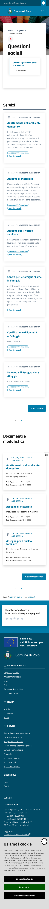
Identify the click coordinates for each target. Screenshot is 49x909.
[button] (42, 11)
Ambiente (8, 754)
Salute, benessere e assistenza (17, 733)
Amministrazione (16, 665)
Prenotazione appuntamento (16, 834)
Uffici (6, 680)
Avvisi (6, 717)
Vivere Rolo (10, 775)
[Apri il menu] (3, 11)
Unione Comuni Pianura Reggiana (15, 3)
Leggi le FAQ (9, 831)
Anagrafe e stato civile (13, 741)
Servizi (11, 726)
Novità (10, 702)
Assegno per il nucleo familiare (20, 232)
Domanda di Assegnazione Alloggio (23, 374)
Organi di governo (11, 672)
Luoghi (6, 782)
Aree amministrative (12, 676)
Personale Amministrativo (15, 689)
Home (10, 30)
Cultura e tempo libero (13, 749)
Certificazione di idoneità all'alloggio (22, 334)
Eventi (6, 786)
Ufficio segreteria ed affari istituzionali (25, 64)
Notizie (7, 709)
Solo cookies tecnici (24, 878)
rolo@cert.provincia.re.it (19, 825)
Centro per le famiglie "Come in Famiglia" (24, 278)
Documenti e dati (11, 693)
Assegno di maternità (20, 178)
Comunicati (8, 713)
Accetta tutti (24, 887)
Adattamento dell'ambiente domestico (24, 124)
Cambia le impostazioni (24, 895)
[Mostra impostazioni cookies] (46, 454)
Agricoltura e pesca (12, 766)
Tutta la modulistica (34, 576)
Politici (6, 685)
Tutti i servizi (37, 408)
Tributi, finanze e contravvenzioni (18, 745)
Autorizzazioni (10, 762)
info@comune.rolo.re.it (20, 822)
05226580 (21, 818)
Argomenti (21, 30)
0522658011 (18, 815)
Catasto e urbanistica (13, 737)
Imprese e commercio (13, 758)
